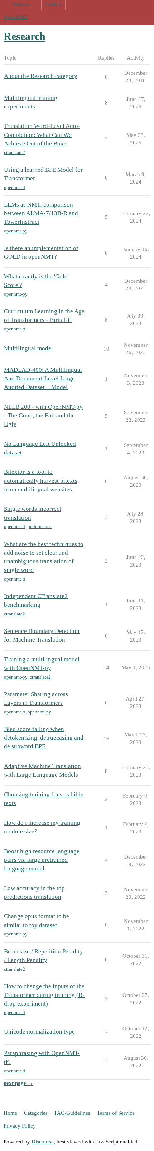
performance (40, 526)
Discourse (43, 1142)
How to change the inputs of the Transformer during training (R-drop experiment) (44, 995)
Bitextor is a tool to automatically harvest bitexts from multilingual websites (40, 480)
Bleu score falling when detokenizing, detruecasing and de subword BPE (43, 738)
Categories (36, 1113)
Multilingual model (28, 348)
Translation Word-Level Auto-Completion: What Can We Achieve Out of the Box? (42, 135)
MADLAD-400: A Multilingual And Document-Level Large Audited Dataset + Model (43, 378)
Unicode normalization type (39, 1031)
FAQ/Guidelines (72, 1113)
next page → (18, 1083)
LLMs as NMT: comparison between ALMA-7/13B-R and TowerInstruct (41, 213)
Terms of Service (116, 1113)
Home (10, 1113)
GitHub (53, 5)
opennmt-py (16, 231)
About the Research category (40, 76)
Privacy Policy (20, 1126)
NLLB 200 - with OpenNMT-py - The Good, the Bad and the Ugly (43, 415)
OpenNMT (16, 17)
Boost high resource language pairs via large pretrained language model (42, 860)
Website (21, 5)
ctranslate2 (14, 152)
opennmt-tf (14, 187)
